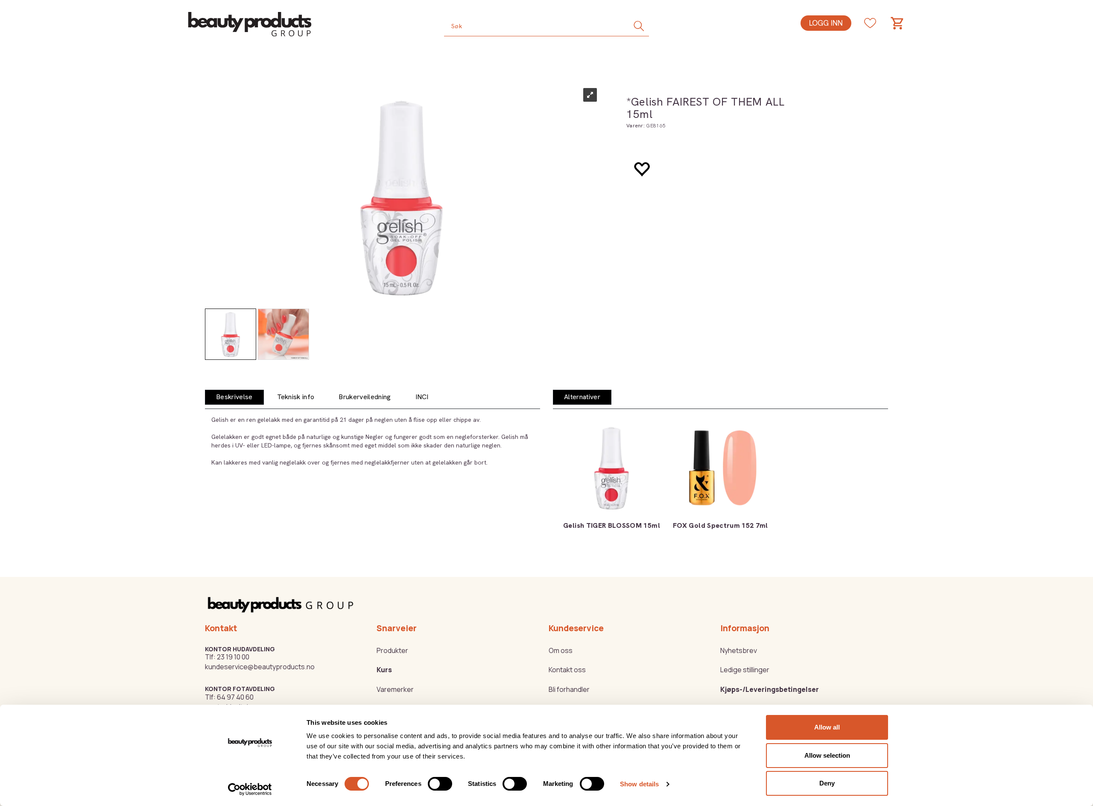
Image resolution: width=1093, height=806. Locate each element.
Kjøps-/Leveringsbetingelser (769, 689)
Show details (639, 784)
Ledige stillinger (744, 669)
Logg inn (826, 23)
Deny (827, 783)
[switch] (440, 784)
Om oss (561, 650)
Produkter (392, 650)
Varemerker (395, 689)
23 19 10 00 (233, 657)
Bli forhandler (569, 689)
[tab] (234, 397)
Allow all (827, 727)
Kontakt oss (567, 669)
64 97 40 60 (235, 697)
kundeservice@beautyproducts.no (260, 666)
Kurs (384, 669)
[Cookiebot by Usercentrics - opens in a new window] (250, 789)
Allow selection (827, 755)
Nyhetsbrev (738, 650)
